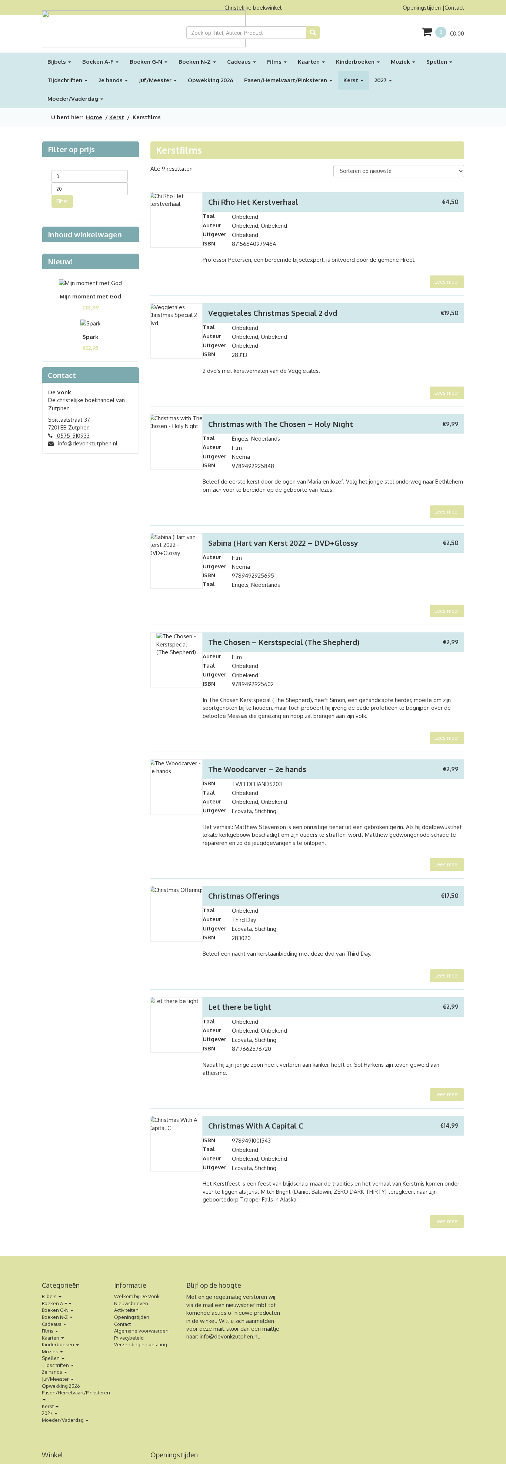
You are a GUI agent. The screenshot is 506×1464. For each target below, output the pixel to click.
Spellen (437, 61)
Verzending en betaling (140, 1344)
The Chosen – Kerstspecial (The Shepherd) (283, 642)
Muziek (401, 61)
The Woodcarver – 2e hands (257, 769)
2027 (381, 80)
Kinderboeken (356, 61)
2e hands (111, 80)
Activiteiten (126, 1310)
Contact (454, 7)
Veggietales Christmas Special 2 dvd (272, 313)
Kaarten (309, 61)
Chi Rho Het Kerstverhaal (253, 202)
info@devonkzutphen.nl (87, 443)
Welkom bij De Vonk (137, 1296)
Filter (62, 201)
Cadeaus (239, 61)
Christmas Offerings (244, 895)
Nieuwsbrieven (131, 1303)
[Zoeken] (313, 32)
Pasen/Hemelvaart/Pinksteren (286, 80)
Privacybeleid (129, 1338)
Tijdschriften (65, 80)
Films (275, 61)
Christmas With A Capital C (255, 1125)
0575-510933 (73, 435)
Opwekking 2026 (210, 80)
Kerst (351, 80)
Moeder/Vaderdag (73, 98)
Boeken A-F (98, 61)
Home (94, 117)
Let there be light (239, 1007)
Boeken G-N (147, 61)
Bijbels (57, 61)
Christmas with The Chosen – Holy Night (280, 424)
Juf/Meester (156, 80)
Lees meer (447, 281)
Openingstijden (422, 7)
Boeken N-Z (195, 61)
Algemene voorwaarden (141, 1331)
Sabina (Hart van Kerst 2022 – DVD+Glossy (283, 543)
